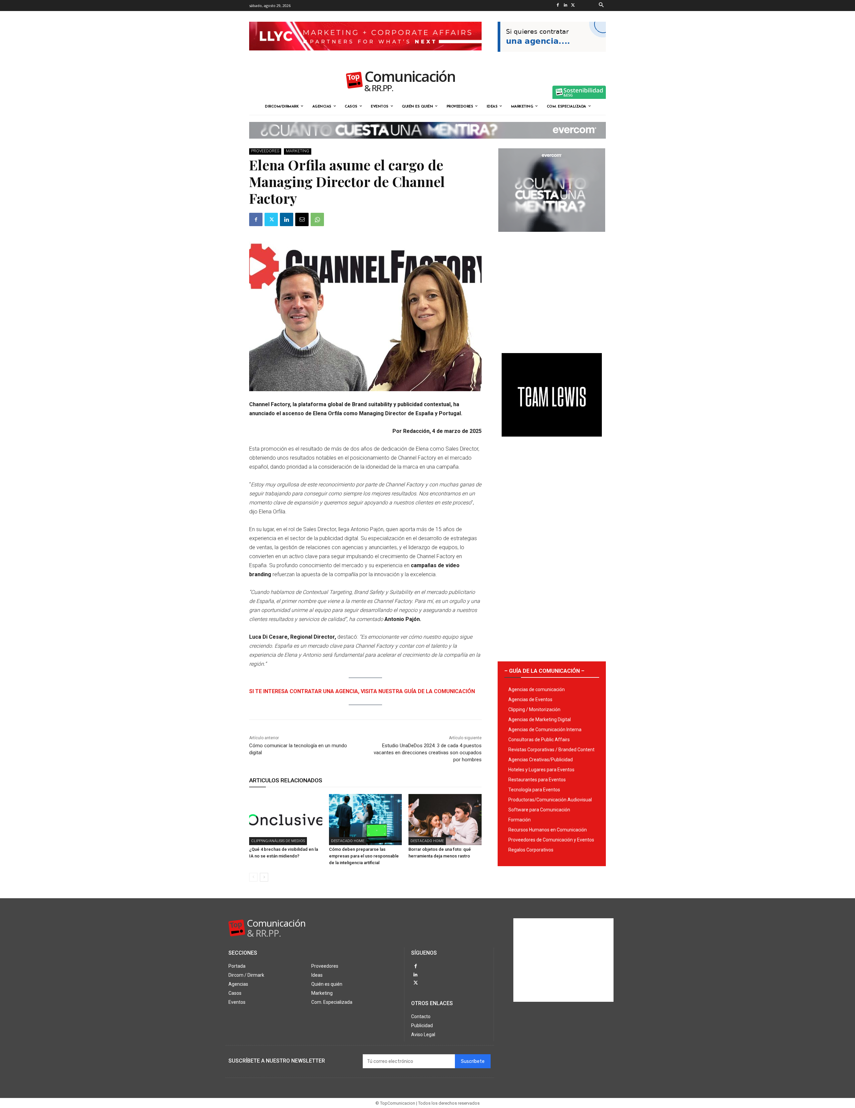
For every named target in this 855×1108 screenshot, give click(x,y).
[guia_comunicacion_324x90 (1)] (552, 57)
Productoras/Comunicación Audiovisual (550, 799)
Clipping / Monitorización (534, 709)
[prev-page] (253, 877)
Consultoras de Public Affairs (539, 739)
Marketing (297, 151)
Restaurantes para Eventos (537, 779)
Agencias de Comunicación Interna (544, 729)
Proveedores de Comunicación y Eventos (551, 839)
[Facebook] (557, 5)
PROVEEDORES (265, 151)
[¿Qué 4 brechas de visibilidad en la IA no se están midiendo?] (285, 819)
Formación (519, 819)
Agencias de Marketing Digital (539, 719)
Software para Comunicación (539, 809)
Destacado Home (347, 841)
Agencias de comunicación (536, 689)
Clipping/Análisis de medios (278, 841)
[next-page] (264, 877)
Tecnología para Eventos (534, 789)
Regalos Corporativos (530, 849)
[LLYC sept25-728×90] (365, 56)
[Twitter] (573, 5)
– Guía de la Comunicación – (544, 671)
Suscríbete (473, 1061)
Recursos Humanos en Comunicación (547, 829)
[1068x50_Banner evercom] (427, 144)
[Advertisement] (552, 290)
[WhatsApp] (317, 219)
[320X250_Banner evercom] (551, 237)
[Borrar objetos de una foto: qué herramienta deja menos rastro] (445, 819)
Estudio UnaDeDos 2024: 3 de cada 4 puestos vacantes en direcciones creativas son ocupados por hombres (428, 753)
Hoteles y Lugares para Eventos (541, 769)
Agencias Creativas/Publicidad (540, 759)
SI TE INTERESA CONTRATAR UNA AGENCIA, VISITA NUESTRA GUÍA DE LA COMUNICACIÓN (362, 691)
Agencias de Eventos (530, 699)
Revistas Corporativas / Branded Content (551, 749)
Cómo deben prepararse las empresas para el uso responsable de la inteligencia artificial (364, 856)
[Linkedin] (565, 5)
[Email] (302, 219)
